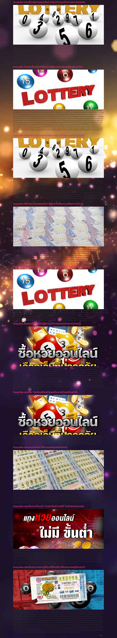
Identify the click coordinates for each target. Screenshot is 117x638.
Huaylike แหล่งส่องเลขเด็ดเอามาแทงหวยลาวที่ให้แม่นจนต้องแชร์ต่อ (48, 135)
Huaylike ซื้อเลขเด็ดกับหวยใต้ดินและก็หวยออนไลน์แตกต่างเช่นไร (47, 324)
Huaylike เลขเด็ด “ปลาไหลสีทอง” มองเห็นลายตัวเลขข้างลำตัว (45, 392)
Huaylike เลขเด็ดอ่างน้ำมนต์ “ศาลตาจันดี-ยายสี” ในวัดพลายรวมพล (48, 506)
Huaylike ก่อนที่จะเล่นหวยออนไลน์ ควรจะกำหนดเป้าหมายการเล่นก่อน (49, 2)
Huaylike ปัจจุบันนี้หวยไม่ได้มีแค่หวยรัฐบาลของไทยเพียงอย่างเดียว (48, 67)
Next (102, 635)
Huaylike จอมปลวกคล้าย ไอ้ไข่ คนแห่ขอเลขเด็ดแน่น (40, 447)
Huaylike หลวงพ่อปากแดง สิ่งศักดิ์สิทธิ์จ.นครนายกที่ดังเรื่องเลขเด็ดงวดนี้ (51, 266)
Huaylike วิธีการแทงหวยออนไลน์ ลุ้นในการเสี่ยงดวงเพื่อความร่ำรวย (48, 204)
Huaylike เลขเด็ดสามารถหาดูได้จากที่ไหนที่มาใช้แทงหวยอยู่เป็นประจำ (49, 567)
